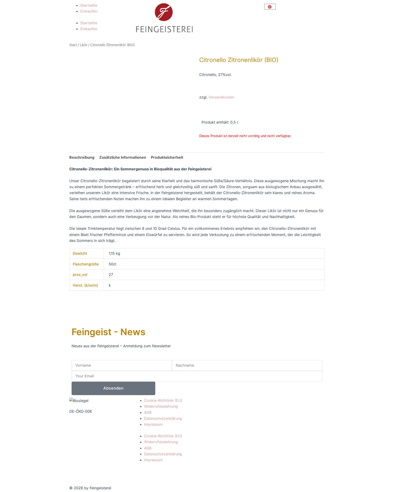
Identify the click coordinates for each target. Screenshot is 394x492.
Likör (83, 45)
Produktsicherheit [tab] (167, 157)
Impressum (153, 424)
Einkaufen (88, 11)
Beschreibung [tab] (81, 157)
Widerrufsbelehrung (161, 406)
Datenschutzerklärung (163, 418)
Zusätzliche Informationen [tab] (122, 157)
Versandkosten (221, 97)
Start (73, 45)
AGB (147, 412)
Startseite (88, 5)
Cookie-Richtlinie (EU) (163, 400)
